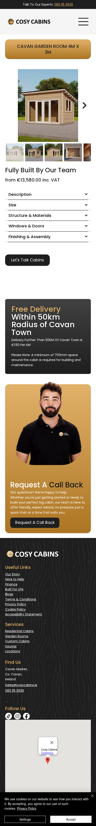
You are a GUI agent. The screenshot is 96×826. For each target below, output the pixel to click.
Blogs (9, 594)
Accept (71, 819)
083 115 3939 (63, 4)
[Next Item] (84, 105)
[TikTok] (8, 716)
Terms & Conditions (20, 599)
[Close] (89, 798)
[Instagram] (17, 716)
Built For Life (14, 589)
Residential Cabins (19, 631)
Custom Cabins (17, 641)
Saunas (11, 646)
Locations (12, 651)
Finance (11, 584)
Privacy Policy (15, 604)
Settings (25, 819)
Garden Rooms (16, 636)
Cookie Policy (15, 609)
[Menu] (83, 21)
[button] (27, 260)
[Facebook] (26, 716)
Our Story (12, 574)
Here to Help (14, 579)
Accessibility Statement (23, 614)
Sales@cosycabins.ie (21, 685)
